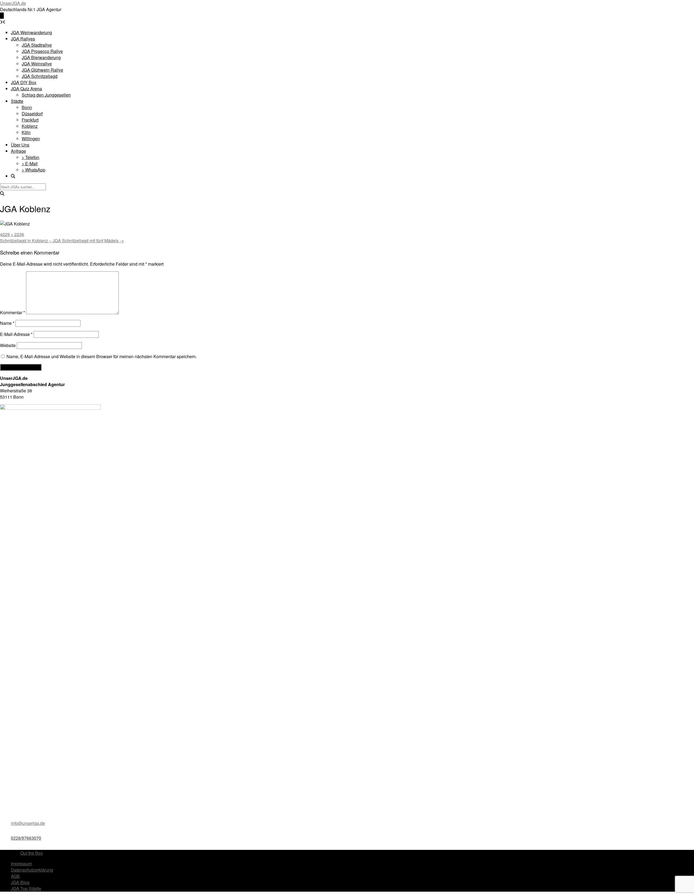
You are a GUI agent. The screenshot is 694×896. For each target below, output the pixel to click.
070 (37, 838)
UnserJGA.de (13, 3)
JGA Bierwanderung (41, 57)
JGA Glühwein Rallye (42, 70)
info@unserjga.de (28, 823)
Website (8, 345)
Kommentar (12, 312)
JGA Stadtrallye (37, 45)
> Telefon (30, 157)
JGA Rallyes (23, 39)
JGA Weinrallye (37, 64)
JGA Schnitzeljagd (39, 76)
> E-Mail (30, 163)
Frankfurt (30, 120)
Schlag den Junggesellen (46, 95)
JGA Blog (20, 882)
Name (7, 323)
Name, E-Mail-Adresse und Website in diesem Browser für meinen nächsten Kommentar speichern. (102, 356)
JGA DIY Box (23, 82)
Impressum (21, 863)
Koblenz (30, 126)
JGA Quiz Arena (26, 88)
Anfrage (18, 151)
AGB (15, 876)
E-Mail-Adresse (16, 334)
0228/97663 (22, 838)
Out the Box (31, 853)
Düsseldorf (32, 113)
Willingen (31, 138)
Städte (17, 101)
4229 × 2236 (12, 234)
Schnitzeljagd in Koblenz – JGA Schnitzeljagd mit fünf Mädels (62, 240)
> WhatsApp (33, 170)
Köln (26, 132)
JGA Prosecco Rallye (42, 51)
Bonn (27, 107)
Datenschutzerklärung (32, 870)
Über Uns (20, 145)
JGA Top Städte (26, 888)
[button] (2, 15)
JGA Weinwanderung (31, 32)
